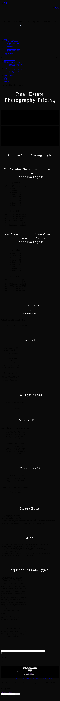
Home (5, 39)
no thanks (30, 673)
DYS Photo (3, 679)
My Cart (57, 7)
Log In (5, 2)
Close (30, 676)
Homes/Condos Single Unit (13, 43)
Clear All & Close (8, 692)
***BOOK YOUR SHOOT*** (12, 42)
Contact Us (6, 54)
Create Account (7, 3)
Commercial (10, 46)
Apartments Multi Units (13, 44)
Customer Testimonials (9, 40)
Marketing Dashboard (9, 53)
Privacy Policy (4, 685)
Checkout (57, 8)
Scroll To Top (4, 689)
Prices (5, 47)
